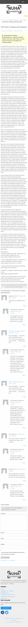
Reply (24, 306)
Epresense (19, 622)
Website (2, 544)
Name (2, 532)
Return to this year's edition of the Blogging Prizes (14, 285)
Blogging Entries (5, 593)
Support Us (3, 598)
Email (2, 538)
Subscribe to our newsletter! (8, 560)
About (2, 589)
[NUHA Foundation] (14, 9)
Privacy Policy (14, 620)
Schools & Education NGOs (8, 594)
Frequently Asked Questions (8, 596)
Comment (3, 513)
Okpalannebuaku (13, 331)
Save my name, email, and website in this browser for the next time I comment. (13, 553)
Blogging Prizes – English (7, 591)
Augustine (11, 382)
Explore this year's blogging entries (14, 287)
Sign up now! (6, 608)
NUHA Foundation (11, 618)
